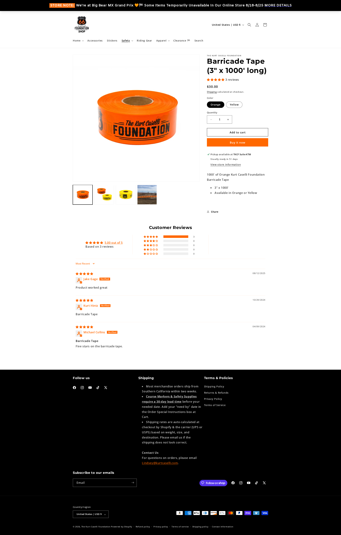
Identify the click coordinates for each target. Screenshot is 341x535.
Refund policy (143, 526)
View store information (225, 164)
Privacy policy (160, 526)
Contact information (222, 526)
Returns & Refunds (216, 392)
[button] (78, 40)
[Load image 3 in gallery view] (126, 195)
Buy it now (237, 142)
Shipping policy (200, 526)
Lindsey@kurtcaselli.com (160, 463)
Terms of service (180, 526)
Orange (216, 104)
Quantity (212, 112)
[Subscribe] (133, 482)
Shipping (212, 91)
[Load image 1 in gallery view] (83, 195)
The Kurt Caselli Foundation (95, 526)
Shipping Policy (214, 386)
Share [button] (214, 211)
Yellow (234, 104)
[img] (84, 274)
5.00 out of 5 (114, 243)
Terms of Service (215, 405)
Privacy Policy (213, 398)
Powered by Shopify (121, 526)
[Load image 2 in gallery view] (104, 195)
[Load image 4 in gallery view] (147, 195)
